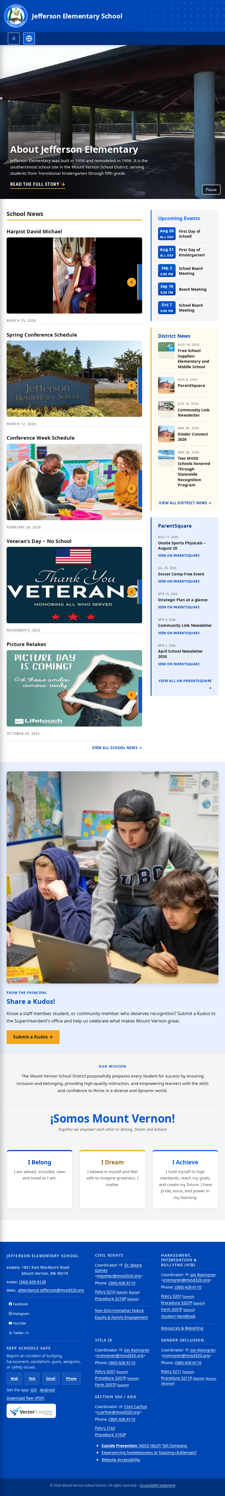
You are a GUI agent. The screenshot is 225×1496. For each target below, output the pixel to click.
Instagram (21, 1313)
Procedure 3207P (176, 1302)
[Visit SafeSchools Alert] (45, 1411)
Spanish (122, 1292)
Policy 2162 (105, 1428)
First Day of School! (189, 234)
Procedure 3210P (110, 1298)
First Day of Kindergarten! (192, 252)
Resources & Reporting (182, 1328)
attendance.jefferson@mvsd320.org (51, 1290)
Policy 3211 (171, 1371)
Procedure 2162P (110, 1434)
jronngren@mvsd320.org (186, 1279)
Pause (211, 189)
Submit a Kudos (33, 1037)
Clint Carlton (135, 1406)
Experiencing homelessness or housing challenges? (149, 1452)
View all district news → (185, 502)
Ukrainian (167, 1383)
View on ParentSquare (178, 555)
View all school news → (117, 747)
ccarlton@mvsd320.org (118, 1412)
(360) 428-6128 (32, 1281)
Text (32, 1378)
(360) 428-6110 (122, 1283)
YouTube (19, 1323)
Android (47, 1389)
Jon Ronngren (203, 1274)
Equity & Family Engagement (121, 1317)
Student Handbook (178, 1316)
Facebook (20, 1304)
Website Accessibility (121, 1459)
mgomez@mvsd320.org (118, 1275)
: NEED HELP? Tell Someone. (145, 1445)
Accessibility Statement (157, 1485)
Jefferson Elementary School (77, 16)
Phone (71, 1378)
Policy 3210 (105, 1291)
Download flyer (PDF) (25, 1398)
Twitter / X (21, 1333)
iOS (33, 1389)
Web (14, 1378)
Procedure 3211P (176, 1378)
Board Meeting (193, 289)
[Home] (15, 15)
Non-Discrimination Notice (119, 1310)
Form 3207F (171, 1309)
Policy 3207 (171, 1296)
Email (50, 1378)
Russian (134, 1292)
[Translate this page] (29, 38)
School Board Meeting (191, 271)
